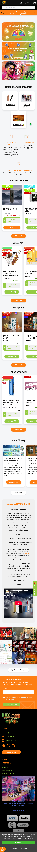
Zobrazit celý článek (14, 482)
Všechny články (18, 492)
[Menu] (34, 2)
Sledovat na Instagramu (20, 670)
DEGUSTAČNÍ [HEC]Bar (18, 806)
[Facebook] (3, 745)
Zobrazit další (18, 236)
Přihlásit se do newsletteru (11, 704)
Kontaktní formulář (11, 752)
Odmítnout (24, 848)
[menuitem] (10, 104)
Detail (11, 227)
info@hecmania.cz (11, 733)
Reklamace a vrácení (8, 773)
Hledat (32, 7)
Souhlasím (19, 842)
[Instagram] (13, 745)
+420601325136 (11, 740)
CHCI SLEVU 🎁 (35, 588)
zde (32, 838)
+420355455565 (11, 736)
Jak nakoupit (6, 767)
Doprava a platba (7, 770)
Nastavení (15, 848)
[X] (8, 745)
